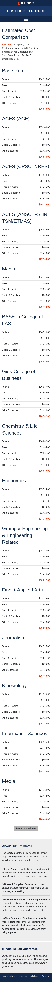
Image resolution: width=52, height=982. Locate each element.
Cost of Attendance (26, 11)
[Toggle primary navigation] (26, 19)
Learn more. (42, 876)
